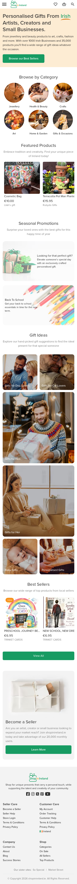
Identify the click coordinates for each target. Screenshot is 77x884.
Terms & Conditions (13, 822)
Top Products (47, 860)
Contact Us (9, 847)
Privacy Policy (10, 827)
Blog (5, 856)
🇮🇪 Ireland (45, 831)
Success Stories (12, 860)
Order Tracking (48, 813)
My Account (46, 809)
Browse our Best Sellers (23, 58)
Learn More (38, 749)
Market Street (55, 870)
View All (38, 656)
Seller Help (9, 813)
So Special (38, 870)
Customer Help (48, 818)
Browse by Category (38, 77)
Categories (46, 847)
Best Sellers (38, 584)
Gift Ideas (38, 335)
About (6, 851)
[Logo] (18, 4)
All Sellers (45, 856)
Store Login (9, 818)
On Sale (44, 851)
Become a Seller (12, 809)
